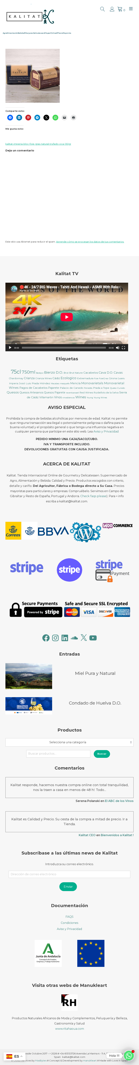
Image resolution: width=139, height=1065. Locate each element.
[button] (21, 531)
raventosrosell (72, 393)
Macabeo (55, 383)
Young (90, 397)
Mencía (75, 383)
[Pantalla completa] (123, 347)
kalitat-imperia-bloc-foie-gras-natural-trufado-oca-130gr (38, 143)
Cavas (118, 372)
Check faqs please (93, 496)
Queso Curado (117, 388)
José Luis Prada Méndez (34, 383)
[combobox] (69, 742)
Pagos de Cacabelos (33, 387)
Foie (96, 378)
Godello (121, 378)
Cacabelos (90, 372)
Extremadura (85, 378)
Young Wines (100, 397)
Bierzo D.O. (53, 372)
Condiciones (69, 923)
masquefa (65, 383)
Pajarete (53, 387)
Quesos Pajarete (54, 392)
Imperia (13, 383)
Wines (80, 397)
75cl (16, 372)
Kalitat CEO (87, 835)
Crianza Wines (43, 378)
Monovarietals (92, 383)
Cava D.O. (106, 372)
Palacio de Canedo (71, 387)
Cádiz (56, 378)
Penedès (88, 388)
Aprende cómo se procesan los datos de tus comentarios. (90, 241)
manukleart (90, 1060)
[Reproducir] (10, 347)
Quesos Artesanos (31, 392)
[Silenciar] (117, 347)
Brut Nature (76, 372)
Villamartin (46, 397)
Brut (66, 372)
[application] (66, 317)
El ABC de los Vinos (119, 801)
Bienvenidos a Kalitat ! (117, 835)
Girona (113, 378)
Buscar (101, 753)
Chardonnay (16, 378)
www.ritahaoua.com (69, 1028)
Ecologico (68, 378)
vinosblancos (68, 397)
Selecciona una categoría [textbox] (67, 742)
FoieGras (103, 378)
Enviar (68, 886)
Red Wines (86, 392)
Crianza (29, 378)
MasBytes (41, 1060)
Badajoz (39, 373)
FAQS (69, 916)
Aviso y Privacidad (106, 431)
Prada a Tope (101, 387)
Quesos (13, 392)
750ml (28, 372)
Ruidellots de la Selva (106, 392)
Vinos (58, 397)
